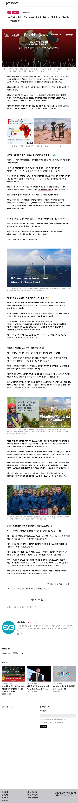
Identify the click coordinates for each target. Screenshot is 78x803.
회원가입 (30, 407)
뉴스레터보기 (48, 407)
